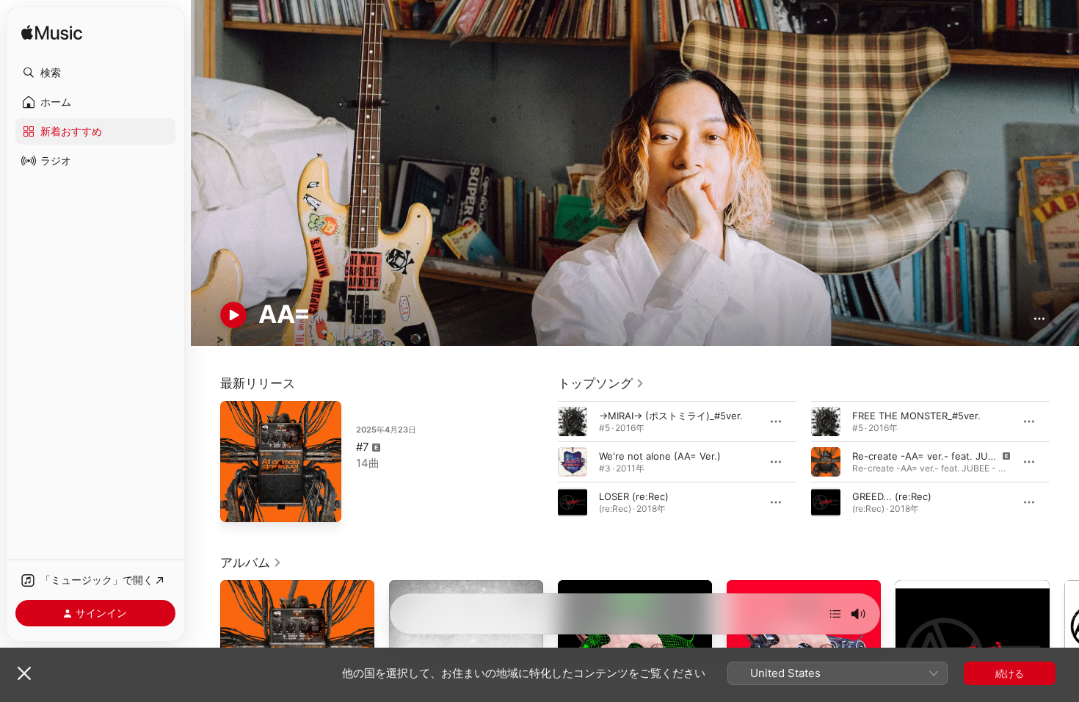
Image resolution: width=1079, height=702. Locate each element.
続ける (1009, 673)
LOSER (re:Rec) (634, 496)
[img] (51, 33)
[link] (601, 383)
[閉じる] (24, 673)
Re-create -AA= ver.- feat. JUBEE (929, 455)
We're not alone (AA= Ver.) (660, 455)
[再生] (233, 315)
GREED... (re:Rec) (891, 496)
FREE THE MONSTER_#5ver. (916, 415)
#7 (362, 447)
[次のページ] (1064, 461)
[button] (95, 72)
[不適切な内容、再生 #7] (239, 504)
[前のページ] (543, 461)
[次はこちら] (835, 614)
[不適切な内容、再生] (825, 461)
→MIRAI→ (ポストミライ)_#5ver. (671, 415)
